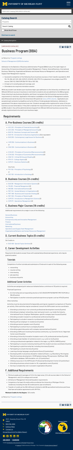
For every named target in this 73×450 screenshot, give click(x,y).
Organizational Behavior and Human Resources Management (25, 231)
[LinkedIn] (14, 436)
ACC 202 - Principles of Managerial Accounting (23, 130)
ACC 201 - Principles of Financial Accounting (22, 127)
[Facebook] (4, 436)
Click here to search (8, 35)
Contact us (9, 429)
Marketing (8, 226)
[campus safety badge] (63, 427)
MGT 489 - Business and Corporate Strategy (22, 193)
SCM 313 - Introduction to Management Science (23, 198)
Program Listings (16, 58)
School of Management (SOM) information (15, 61)
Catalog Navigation (10, 40)
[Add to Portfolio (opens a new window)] (63, 47)
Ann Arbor (6, 440)
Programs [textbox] (5, 22)
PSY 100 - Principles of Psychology (19, 169)
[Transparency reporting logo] (45, 427)
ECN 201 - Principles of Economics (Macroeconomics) (25, 152)
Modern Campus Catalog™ (51, 445)
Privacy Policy (30, 442)
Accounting (9, 217)
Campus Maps (10, 427)
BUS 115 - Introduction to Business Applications (24, 135)
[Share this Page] (65, 47)
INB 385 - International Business (18, 188)
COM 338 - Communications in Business (21, 142)
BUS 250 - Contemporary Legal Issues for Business (25, 137)
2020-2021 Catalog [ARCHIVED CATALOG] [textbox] (16, 11)
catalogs (19, 445)
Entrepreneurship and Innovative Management (20, 219)
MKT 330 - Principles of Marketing (19, 196)
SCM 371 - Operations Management (19, 201)
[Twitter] (7, 436)
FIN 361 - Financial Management (18, 186)
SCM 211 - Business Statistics (17, 162)
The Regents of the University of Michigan (16, 442)
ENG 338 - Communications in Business (21, 147)
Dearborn (15, 440)
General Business (11, 215)
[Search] (69, 26)
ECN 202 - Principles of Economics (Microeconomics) (25, 154)
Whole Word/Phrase (11, 30)
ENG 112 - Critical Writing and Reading (20, 157)
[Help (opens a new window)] (70, 47)
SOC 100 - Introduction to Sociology (20, 174)
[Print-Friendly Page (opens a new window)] (68, 47)
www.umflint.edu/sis (49, 99)
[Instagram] (10, 436)
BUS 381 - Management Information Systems (22, 184)
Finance (8, 222)
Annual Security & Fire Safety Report (15, 432)
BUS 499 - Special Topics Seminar (19, 243)
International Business (13, 224)
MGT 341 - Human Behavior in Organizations (22, 191)
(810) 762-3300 (10, 424)
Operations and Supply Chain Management (19, 229)
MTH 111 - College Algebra (16, 159)
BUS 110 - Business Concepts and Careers (22, 132)
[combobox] (36, 11)
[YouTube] (17, 436)
